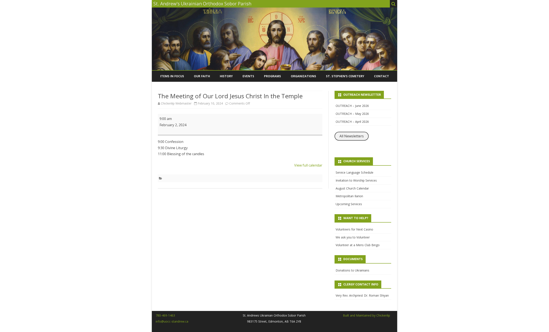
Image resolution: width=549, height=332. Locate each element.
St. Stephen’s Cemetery (345, 76)
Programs (272, 76)
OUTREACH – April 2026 (352, 122)
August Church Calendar (352, 188)
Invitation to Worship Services (356, 180)
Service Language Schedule (354, 172)
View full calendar (308, 165)
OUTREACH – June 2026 (352, 106)
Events (248, 76)
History (226, 76)
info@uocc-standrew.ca (172, 321)
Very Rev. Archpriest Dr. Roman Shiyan (362, 295)
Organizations (303, 76)
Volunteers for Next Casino (354, 229)
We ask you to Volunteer (353, 237)
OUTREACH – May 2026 (352, 114)
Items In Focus (172, 76)
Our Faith (202, 76)
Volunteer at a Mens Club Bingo (358, 245)
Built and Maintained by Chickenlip (366, 315)
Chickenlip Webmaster (176, 103)
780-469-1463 (165, 315)
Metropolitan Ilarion (349, 196)
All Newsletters (351, 136)
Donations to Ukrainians (352, 270)
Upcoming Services (349, 204)
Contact (381, 76)
